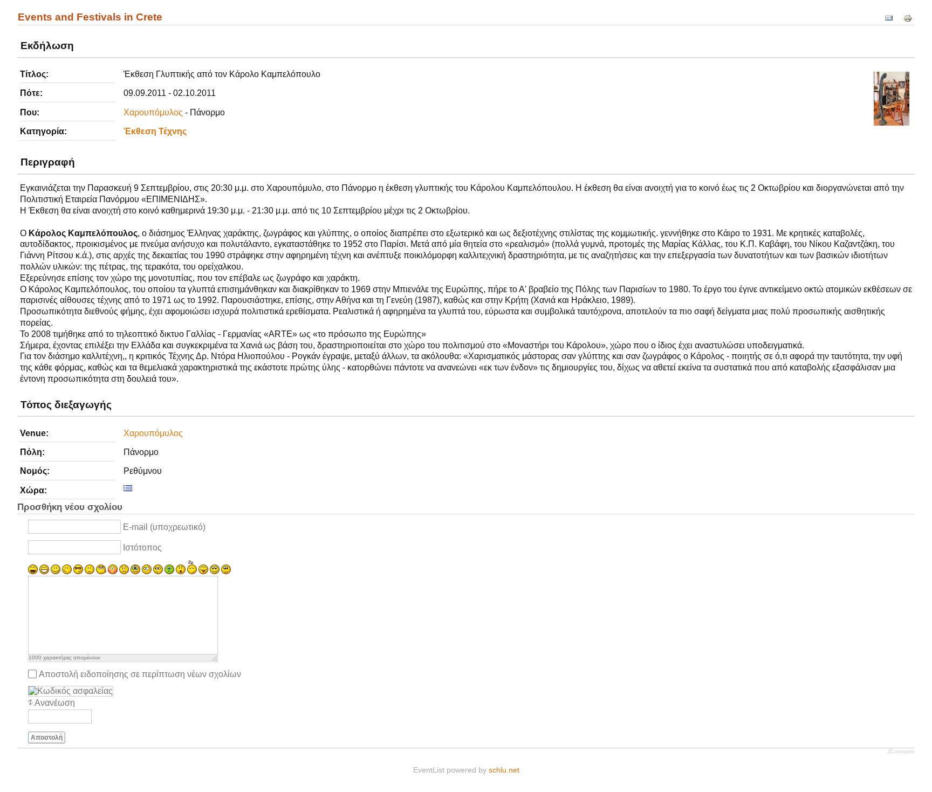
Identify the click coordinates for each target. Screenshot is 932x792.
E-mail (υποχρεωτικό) (164, 527)
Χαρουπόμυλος (153, 112)
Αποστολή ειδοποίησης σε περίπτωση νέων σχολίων (140, 673)
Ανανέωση (55, 702)
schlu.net (504, 770)
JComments (901, 751)
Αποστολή (47, 737)
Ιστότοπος (142, 547)
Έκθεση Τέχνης (155, 131)
